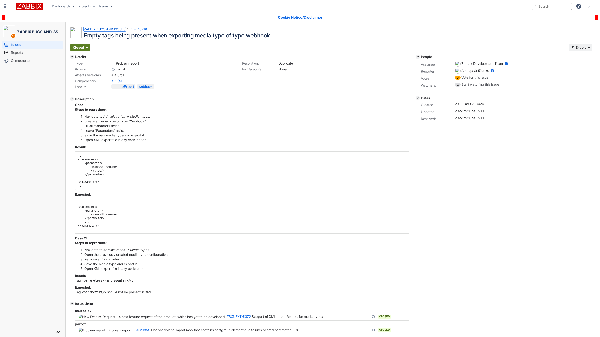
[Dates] (418, 98)
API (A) (116, 81)
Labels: (80, 87)
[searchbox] (552, 6)
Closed (384, 316)
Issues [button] (104, 6)
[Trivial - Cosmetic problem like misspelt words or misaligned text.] (113, 69)
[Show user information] (506, 64)
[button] (5, 6)
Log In (590, 6)
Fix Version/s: (252, 69)
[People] (418, 57)
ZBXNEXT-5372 (239, 317)
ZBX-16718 (138, 29)
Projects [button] (85, 6)
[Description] (72, 99)
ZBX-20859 (141, 330)
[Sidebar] (58, 332)
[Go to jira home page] (29, 6)
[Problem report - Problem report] (113, 63)
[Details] (72, 57)
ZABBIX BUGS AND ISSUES (105, 29)
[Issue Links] (72, 303)
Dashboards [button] (61, 6)
